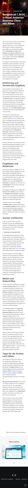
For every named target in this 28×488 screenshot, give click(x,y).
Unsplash (23, 432)
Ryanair (10, 373)
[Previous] (7, 462)
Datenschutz (24, 479)
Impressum (17, 479)
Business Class (6, 11)
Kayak (17, 248)
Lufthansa (5, 373)
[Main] (14, 462)
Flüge (8, 195)
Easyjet (14, 371)
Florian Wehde (14, 432)
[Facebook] (12, 475)
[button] (24, 3)
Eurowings (19, 371)
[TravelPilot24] (5, 3)
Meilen (14, 118)
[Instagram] (15, 475)
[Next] (20, 462)
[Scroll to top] (25, 485)
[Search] (20, 3)
